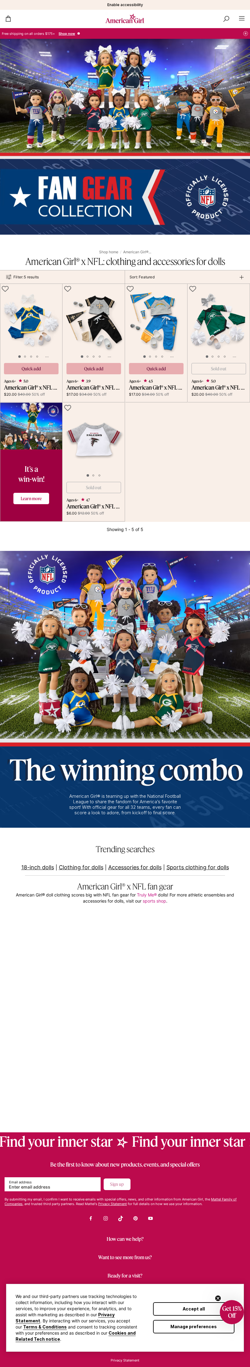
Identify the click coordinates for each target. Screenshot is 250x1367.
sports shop (154, 900)
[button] (232, 1312)
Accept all (194, 1308)
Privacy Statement (112, 1204)
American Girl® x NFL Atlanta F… (93, 506)
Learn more (31, 498)
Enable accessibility (125, 5)
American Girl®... (137, 252)
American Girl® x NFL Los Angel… (31, 387)
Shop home (108, 252)
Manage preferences (193, 1326)
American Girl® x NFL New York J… (218, 387)
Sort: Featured (142, 277)
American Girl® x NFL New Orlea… (93, 387)
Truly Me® (147, 894)
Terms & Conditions (45, 1326)
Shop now (67, 33)
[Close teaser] (218, 1298)
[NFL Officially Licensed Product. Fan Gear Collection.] (125, 137)
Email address (20, 1182)
